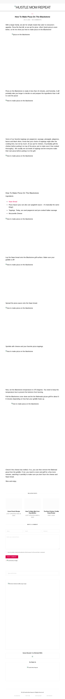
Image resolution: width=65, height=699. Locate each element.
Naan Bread (13, 201)
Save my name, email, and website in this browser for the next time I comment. (26, 552)
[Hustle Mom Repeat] (33, 7)
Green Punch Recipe (14, 511)
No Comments (36, 20)
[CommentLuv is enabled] (12, 560)
